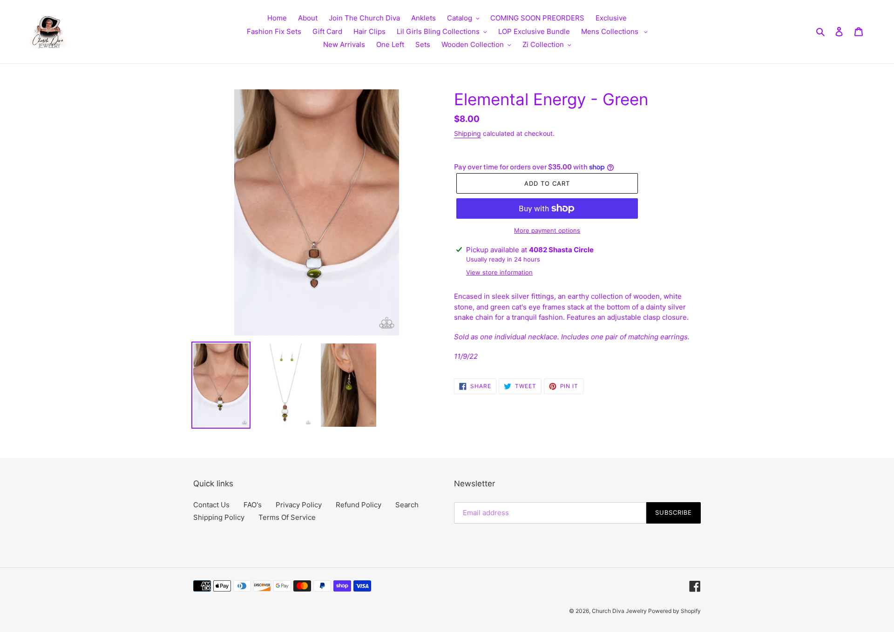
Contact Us (211, 504)
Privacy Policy (299, 504)
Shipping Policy (218, 517)
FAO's (253, 504)
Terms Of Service (287, 517)
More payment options (547, 230)
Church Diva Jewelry (620, 610)
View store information (499, 272)
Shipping (467, 133)
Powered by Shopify (674, 610)
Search (407, 504)
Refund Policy (358, 504)
